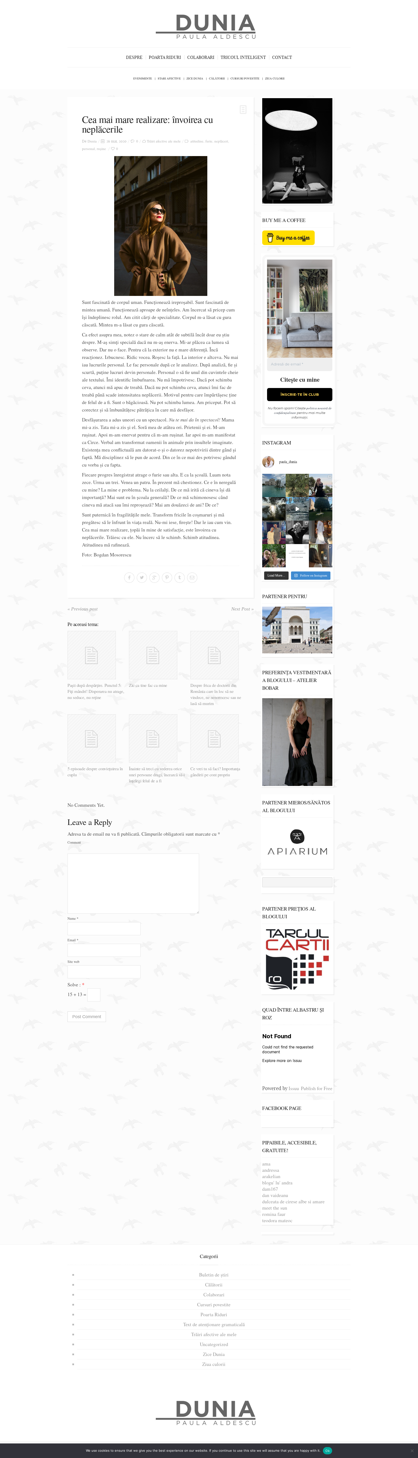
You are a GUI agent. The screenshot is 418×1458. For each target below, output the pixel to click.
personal (88, 148)
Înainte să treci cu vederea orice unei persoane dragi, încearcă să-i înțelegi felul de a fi (157, 775)
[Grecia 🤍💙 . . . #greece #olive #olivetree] (297, 485)
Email (72, 940)
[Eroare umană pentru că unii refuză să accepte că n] (297, 509)
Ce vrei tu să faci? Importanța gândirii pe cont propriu (215, 771)
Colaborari (200, 57)
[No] (412, 1450)
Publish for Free (316, 1088)
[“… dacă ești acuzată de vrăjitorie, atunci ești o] (320, 485)
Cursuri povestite (245, 78)
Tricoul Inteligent (243, 57)
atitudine (196, 141)
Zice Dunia (195, 78)
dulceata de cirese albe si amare (293, 1201)
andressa (270, 1170)
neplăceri (221, 141)
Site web (73, 961)
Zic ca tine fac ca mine (148, 685)
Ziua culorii (274, 78)
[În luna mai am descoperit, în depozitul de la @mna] (274, 485)
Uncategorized (214, 1344)
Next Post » (242, 608)
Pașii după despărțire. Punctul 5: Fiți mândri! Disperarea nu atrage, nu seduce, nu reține (95, 691)
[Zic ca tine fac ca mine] (158, 655)
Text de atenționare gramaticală (214, 1324)
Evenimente (142, 78)
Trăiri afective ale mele (164, 141)
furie (208, 141)
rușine (101, 148)
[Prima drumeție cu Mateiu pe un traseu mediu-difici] (274, 556)
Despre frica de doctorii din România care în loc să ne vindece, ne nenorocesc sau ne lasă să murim (215, 694)
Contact (282, 57)
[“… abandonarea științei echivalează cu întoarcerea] (320, 509)
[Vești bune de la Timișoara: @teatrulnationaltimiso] (274, 532)
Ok (327, 1451)
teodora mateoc (277, 1220)
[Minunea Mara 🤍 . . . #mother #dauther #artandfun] (320, 556)
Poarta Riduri (165, 57)
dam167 (270, 1189)
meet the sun (274, 1207)
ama (266, 1163)
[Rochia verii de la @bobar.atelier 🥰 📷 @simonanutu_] (320, 532)
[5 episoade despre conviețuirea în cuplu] (96, 738)
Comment (74, 842)
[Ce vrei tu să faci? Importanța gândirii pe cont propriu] (219, 738)
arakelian (271, 1176)
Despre (134, 57)
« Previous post (82, 608)
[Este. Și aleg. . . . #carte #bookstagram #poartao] (297, 556)
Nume (72, 918)
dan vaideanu (275, 1195)
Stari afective (169, 78)
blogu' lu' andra (277, 1182)
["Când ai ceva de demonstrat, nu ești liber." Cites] (297, 532)
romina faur (273, 1214)
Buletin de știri (214, 1274)
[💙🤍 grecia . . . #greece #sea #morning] (274, 509)
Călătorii (217, 78)
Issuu (294, 1088)
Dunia (92, 141)
